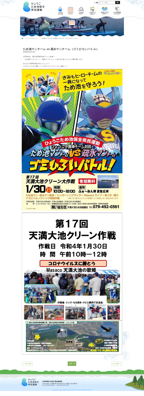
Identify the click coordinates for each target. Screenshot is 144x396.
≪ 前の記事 (27, 363)
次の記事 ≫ (116, 363)
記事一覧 (72, 363)
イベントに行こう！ (32, 38)
